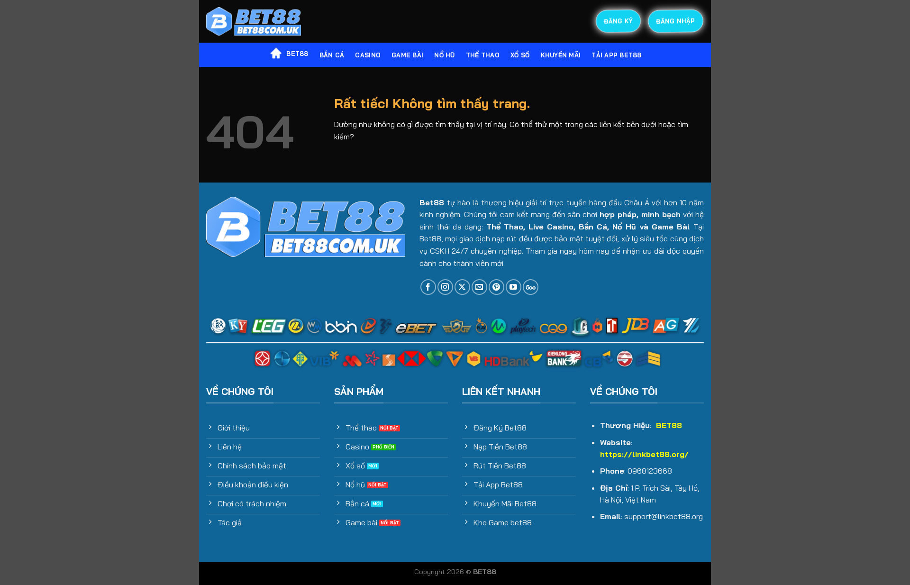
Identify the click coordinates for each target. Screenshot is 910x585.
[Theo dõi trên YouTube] (513, 287)
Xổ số (519, 55)
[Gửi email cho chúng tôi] (479, 287)
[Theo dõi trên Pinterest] (496, 287)
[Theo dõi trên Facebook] (428, 287)
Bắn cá (332, 55)
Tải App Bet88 (616, 55)
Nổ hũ (444, 55)
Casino (368, 55)
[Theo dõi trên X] (462, 287)
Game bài (407, 55)
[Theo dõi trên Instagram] (445, 287)
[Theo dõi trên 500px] (530, 287)
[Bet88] (253, 21)
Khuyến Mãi (561, 55)
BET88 (297, 53)
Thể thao (483, 55)
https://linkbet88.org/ (644, 454)
